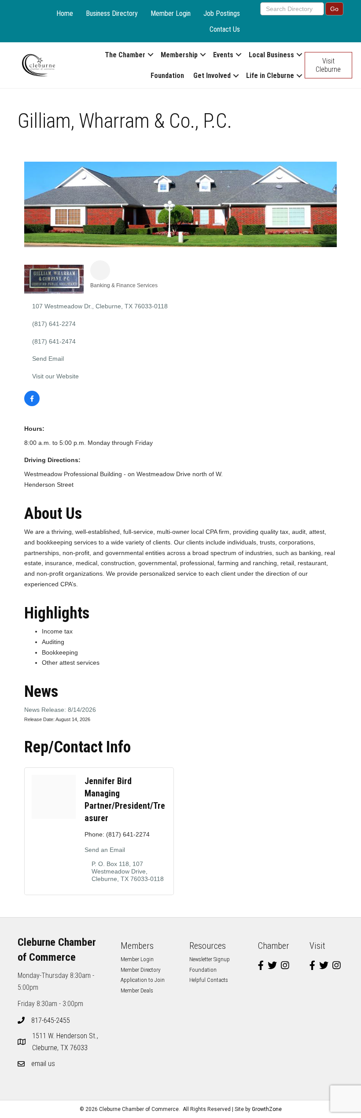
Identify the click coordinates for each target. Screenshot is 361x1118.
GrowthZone (267, 1109)
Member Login (171, 13)
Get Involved (212, 75)
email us (43, 1063)
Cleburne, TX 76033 (66, 1042)
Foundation (167, 75)
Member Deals (137, 990)
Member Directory (140, 969)
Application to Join (143, 980)
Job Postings (221, 13)
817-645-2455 (50, 1020)
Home (64, 13)
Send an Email (105, 849)
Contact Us (225, 29)
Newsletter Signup (209, 959)
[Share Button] (100, 270)
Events (223, 55)
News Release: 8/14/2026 (60, 709)
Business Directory (112, 13)
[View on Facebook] (32, 403)
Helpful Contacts (208, 980)
